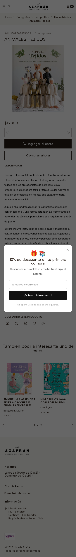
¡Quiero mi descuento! (38, 295)
